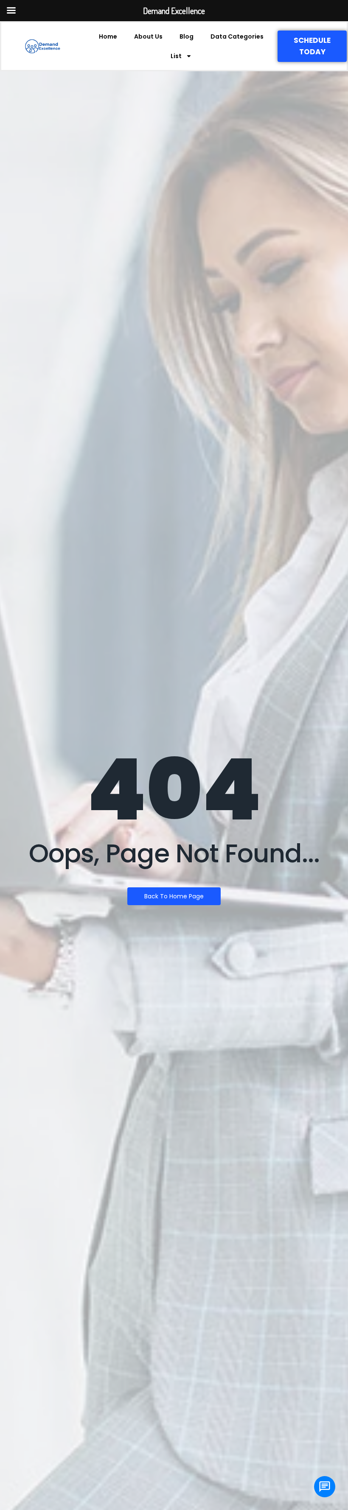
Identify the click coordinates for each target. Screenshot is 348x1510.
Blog (187, 36)
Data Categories (237, 36)
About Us (148, 36)
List (176, 56)
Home (108, 36)
